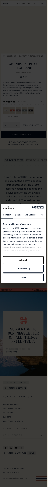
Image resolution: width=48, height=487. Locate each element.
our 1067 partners (19, 228)
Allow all (23, 260)
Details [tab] (18, 215)
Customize (22, 269)
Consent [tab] (7, 215)
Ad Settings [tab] (31, 215)
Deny (23, 277)
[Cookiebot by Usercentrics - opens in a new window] (33, 207)
